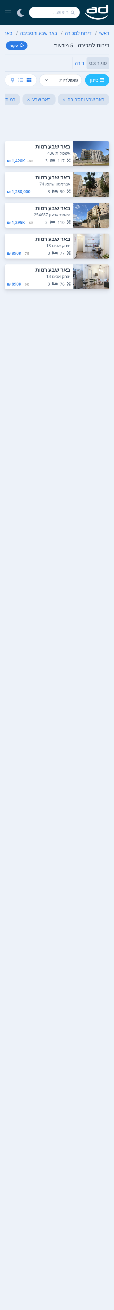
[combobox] (54, 12)
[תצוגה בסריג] (29, 80)
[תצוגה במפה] (12, 80)
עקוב (14, 45)
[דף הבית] (96, 12)
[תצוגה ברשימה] (21, 80)
